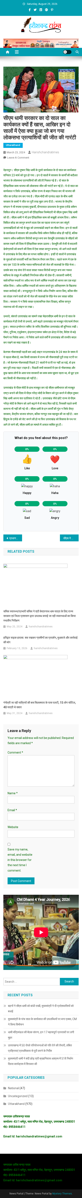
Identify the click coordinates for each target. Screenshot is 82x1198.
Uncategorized (18, 1096)
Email (12, 810)
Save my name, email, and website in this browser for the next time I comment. (20, 860)
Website (13, 827)
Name (13, 793)
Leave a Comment (18, 157)
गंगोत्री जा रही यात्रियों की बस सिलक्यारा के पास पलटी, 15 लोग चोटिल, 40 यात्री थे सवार (39, 705)
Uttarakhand (13, 145)
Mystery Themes (62, 1193)
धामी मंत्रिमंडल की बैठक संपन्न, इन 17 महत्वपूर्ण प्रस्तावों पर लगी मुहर (41, 1034)
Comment (15, 752)
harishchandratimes (45, 152)
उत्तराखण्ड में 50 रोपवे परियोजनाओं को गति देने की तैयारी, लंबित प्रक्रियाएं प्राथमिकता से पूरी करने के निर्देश (40, 1048)
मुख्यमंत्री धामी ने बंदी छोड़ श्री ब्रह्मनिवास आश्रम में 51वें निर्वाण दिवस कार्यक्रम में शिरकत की (40, 1061)
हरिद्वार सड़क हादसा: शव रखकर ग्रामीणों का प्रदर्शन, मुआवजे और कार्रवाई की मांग (40, 640)
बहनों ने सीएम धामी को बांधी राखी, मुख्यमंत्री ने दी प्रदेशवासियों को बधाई (41, 1008)
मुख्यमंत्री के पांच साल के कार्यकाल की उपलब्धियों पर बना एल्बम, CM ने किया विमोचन (42, 1021)
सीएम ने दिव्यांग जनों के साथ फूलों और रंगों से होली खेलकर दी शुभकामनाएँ (71, 538)
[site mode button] (67, 52)
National (13, 1088)
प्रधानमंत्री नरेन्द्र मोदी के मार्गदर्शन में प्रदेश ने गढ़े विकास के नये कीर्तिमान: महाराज (15, 538)
